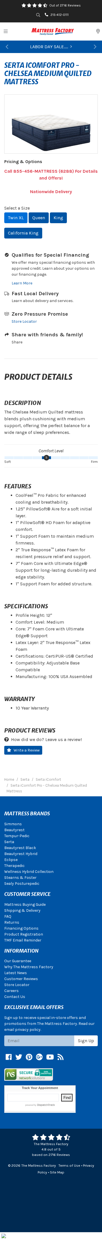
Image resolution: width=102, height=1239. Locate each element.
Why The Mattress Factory (28, 966)
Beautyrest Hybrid (20, 853)
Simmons (13, 824)
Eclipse (11, 859)
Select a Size (17, 208)
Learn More (22, 283)
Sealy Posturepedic (21, 883)
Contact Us (14, 996)
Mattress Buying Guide (25, 904)
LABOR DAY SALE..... (49, 46)
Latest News (15, 972)
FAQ (7, 916)
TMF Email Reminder (22, 940)
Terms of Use (69, 1165)
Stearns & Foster (20, 877)
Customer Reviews (21, 978)
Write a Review (27, 750)
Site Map (57, 1172)
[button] (7, 46)
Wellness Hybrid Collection (29, 871)
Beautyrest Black (20, 847)
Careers (11, 990)
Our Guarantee (17, 961)
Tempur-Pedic (16, 835)
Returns (11, 922)
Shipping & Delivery (22, 910)
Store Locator (24, 321)
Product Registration (23, 934)
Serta (9, 841)
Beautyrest (14, 830)
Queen (38, 217)
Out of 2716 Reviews (65, 5)
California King (23, 233)
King (58, 217)
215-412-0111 (59, 15)
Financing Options (21, 928)
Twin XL (16, 217)
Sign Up (86, 1040)
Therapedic (14, 865)
